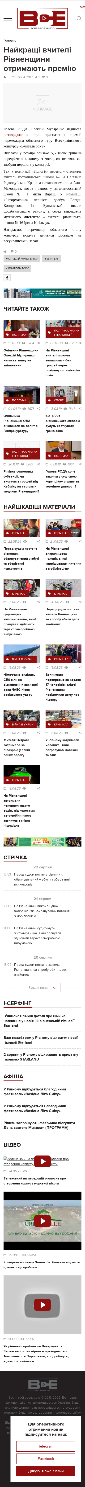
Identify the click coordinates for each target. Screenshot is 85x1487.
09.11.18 (55, 464)
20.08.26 (57, 602)
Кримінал (19, 533)
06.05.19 (56, 343)
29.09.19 (14, 1255)
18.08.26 (56, 733)
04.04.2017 (25, 77)
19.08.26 (14, 668)
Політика (19, 334)
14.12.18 (13, 1339)
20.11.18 (13, 464)
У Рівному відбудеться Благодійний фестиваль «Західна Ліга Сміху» (35, 1108)
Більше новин (40, 988)
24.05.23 (14, 1171)
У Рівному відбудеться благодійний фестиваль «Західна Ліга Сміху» (35, 1091)
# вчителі (52, 258)
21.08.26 (56, 542)
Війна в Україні (23, 659)
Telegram (45, 1446)
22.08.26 (14, 542)
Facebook (46, 1458)
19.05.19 (14, 343)
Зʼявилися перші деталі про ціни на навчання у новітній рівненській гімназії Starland (39, 1021)
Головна (10, 40)
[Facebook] (7, 277)
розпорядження (16, 135)
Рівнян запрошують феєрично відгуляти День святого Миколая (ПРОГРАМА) (39, 1125)
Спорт (59, 400)
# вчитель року (17, 268)
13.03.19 (56, 409)
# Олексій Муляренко (22, 258)
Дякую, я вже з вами (46, 1471)
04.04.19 (14, 409)
